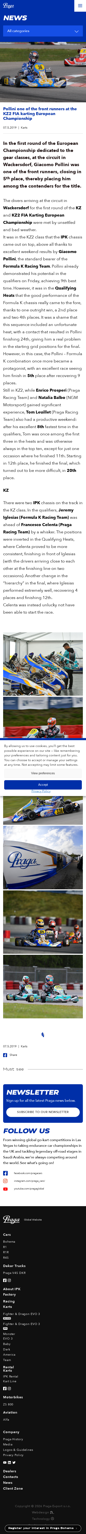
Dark (6, 1349)
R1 (5, 1247)
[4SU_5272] (43, 664)
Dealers (9, 1471)
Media (7, 1444)
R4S (6, 1258)
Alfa (6, 1420)
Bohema (9, 1242)
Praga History (13, 1439)
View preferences (43, 773)
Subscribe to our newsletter (43, 1112)
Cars (7, 1234)
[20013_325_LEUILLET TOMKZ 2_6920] (43, 922)
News (8, 1482)
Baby (7, 1344)
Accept (43, 784)
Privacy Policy (41, 791)
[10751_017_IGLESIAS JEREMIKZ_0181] (43, 728)
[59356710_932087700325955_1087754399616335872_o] (43, 986)
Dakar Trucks (14, 1266)
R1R (6, 1252)
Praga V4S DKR (14, 1273)
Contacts (10, 1477)
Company (11, 1432)
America (9, 1355)
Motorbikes (13, 1397)
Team (7, 1360)
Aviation (10, 1412)
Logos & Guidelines (18, 1450)
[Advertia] (51, 1513)
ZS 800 (8, 1404)
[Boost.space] (52, 1519)
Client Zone (13, 1488)
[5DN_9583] (43, 857)
